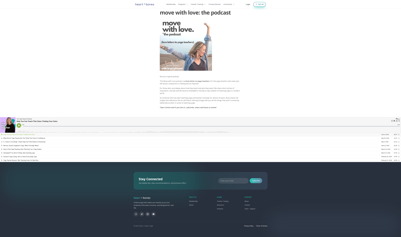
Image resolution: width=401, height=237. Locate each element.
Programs (181, 4)
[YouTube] (153, 214)
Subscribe (256, 181)
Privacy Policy (248, 226)
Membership (171, 4)
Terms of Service (261, 226)
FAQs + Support (250, 209)
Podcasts (220, 209)
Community (227, 4)
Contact (247, 205)
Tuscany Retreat (214, 4)
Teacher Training (197, 4)
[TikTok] (142, 214)
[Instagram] (147, 214)
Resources (220, 205)
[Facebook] (136, 214)
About (247, 201)
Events (191, 205)
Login (248, 4)
